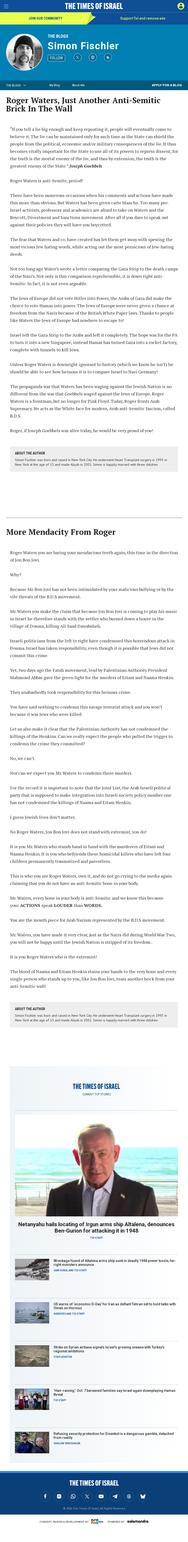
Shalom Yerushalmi (67, 1443)
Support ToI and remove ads (142, 18)
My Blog (54, 85)
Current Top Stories (96, 1094)
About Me (78, 85)
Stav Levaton (63, 1357)
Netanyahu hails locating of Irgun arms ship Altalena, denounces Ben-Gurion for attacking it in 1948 (96, 1227)
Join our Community (45, 18)
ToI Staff (96, 1237)
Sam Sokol (61, 1270)
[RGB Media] (98, 1521)
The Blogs (58, 36)
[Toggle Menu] (6, 6)
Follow (56, 58)
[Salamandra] (137, 1521)
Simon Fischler (83, 46)
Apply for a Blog (167, 85)
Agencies (60, 1313)
